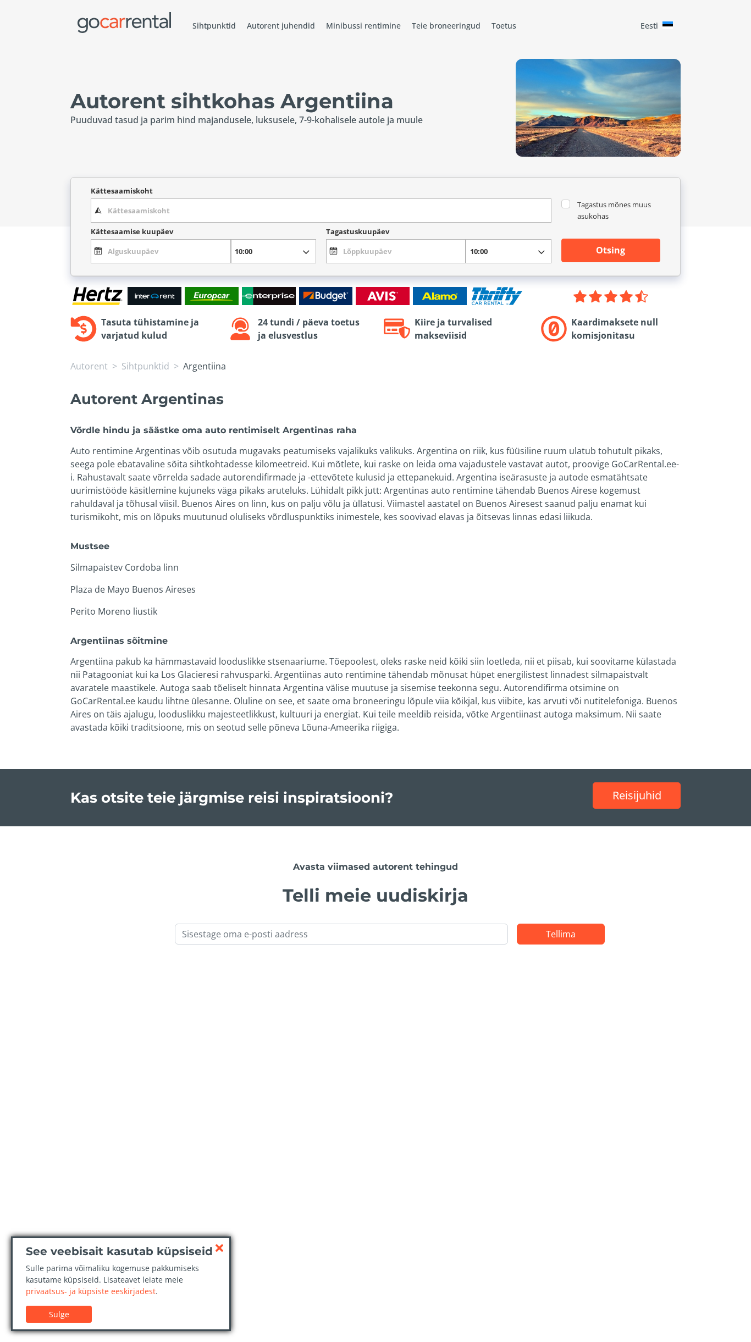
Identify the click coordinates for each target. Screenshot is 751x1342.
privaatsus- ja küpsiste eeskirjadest (91, 1291)
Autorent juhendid (281, 25)
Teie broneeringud (446, 25)
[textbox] (321, 210)
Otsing (610, 250)
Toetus (504, 25)
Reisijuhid (636, 795)
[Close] (219, 1248)
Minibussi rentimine (363, 25)
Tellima (561, 934)
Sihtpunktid (214, 25)
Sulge (59, 1314)
